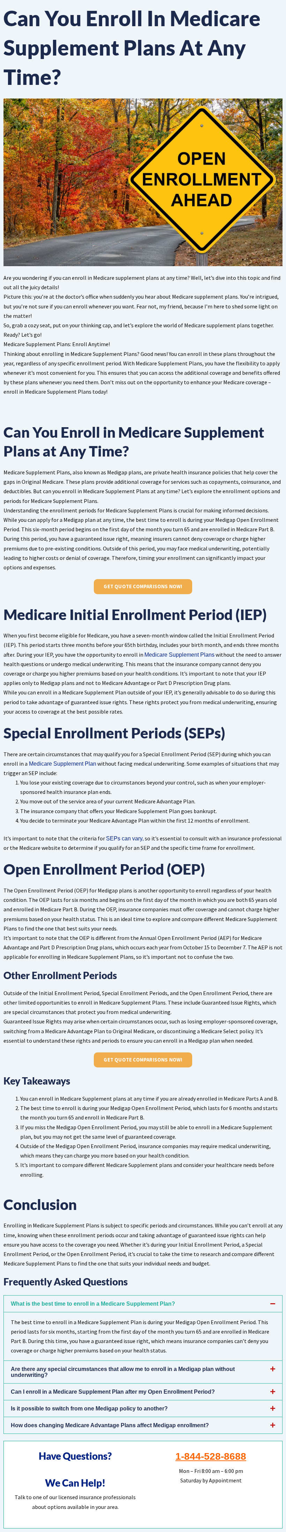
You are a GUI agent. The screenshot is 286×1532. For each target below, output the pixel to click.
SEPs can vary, (125, 838)
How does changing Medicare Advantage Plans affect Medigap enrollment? (110, 1425)
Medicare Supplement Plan (62, 764)
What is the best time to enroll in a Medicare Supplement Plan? (93, 1304)
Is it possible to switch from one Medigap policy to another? (89, 1408)
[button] (143, 1304)
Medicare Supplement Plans (179, 655)
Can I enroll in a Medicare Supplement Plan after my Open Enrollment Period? (113, 1392)
